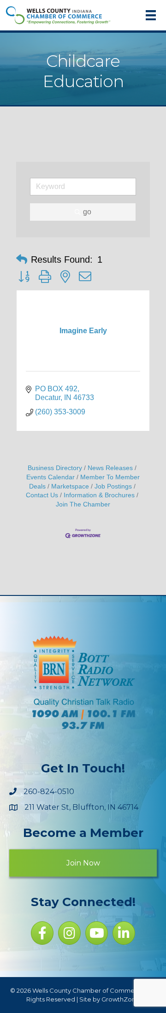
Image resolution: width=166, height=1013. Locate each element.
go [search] (87, 212)
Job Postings (113, 486)
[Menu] (150, 15)
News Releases (110, 468)
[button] (21, 259)
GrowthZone (120, 999)
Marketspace (70, 486)
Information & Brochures (99, 495)
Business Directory (55, 468)
